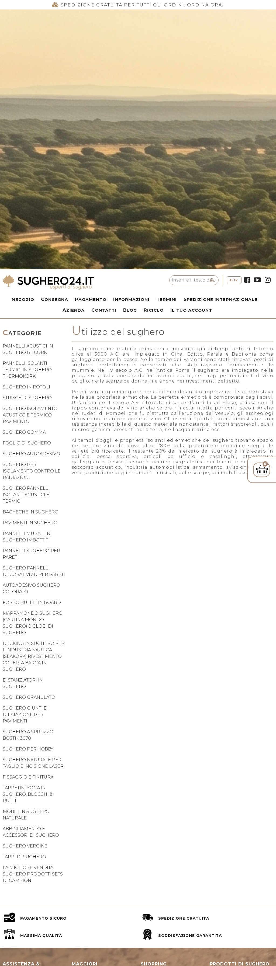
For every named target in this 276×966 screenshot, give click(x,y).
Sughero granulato (29, 697)
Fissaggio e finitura (28, 777)
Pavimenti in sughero (30, 522)
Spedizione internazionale (221, 299)
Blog (130, 310)
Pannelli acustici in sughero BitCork (28, 349)
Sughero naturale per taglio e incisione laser (33, 763)
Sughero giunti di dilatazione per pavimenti (26, 715)
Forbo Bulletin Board (32, 602)
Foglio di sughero (27, 443)
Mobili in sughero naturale (26, 815)
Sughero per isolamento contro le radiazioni (32, 471)
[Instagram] (268, 280)
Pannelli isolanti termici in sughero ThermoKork (27, 370)
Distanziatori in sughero (23, 683)
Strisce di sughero (27, 397)
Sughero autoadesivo (31, 453)
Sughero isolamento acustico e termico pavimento (30, 415)
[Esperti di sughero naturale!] (80, 282)
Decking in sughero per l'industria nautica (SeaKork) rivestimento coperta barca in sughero (34, 656)
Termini (166, 299)
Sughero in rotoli (26, 387)
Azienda (74, 310)
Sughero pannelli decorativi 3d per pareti (34, 571)
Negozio (23, 299)
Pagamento (90, 299)
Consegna (54, 299)
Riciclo (154, 310)
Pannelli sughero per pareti (31, 554)
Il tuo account (191, 310)
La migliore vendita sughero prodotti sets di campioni (33, 874)
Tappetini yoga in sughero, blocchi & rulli (28, 794)
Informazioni (131, 299)
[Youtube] (257, 280)
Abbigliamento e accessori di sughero (31, 832)
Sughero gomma (24, 432)
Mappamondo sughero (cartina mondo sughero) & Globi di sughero (33, 623)
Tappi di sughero (24, 856)
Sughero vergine (25, 846)
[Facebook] (247, 280)
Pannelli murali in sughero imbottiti (26, 537)
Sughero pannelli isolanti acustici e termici (26, 495)
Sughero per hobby (28, 749)
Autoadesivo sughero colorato (31, 588)
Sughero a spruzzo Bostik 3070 (28, 735)
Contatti (103, 310)
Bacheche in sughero (30, 512)
